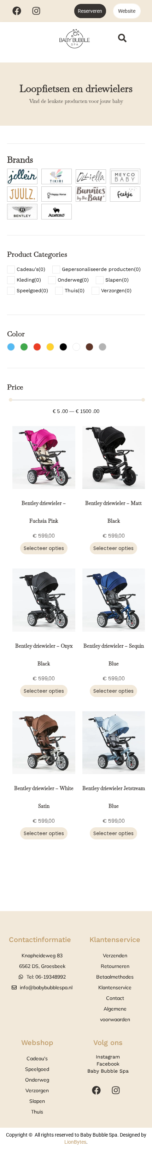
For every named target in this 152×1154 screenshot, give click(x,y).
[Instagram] (36, 11)
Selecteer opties (44, 548)
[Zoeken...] (122, 39)
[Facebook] (16, 11)
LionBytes (75, 1142)
